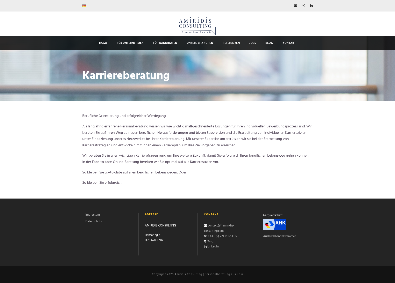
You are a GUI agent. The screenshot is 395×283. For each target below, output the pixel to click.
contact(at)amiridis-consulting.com (219, 228)
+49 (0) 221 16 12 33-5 (223, 236)
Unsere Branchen (200, 43)
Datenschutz (93, 221)
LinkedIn (213, 246)
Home (103, 43)
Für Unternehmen (130, 43)
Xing (210, 241)
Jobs (252, 43)
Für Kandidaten (165, 43)
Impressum (92, 214)
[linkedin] (311, 5)
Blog (269, 43)
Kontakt (289, 43)
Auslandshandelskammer (279, 236)
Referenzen (231, 43)
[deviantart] (303, 5)
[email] (295, 5)
